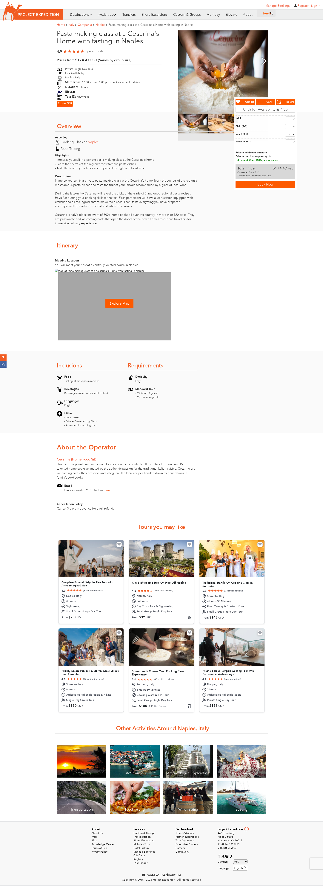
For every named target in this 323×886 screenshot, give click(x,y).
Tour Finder (140, 863)
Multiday (213, 14)
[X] (223, 856)
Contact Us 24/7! (228, 848)
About (248, 14)
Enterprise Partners (187, 844)
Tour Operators (185, 840)
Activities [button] (106, 14)
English (238, 868)
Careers (180, 848)
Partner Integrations (187, 837)
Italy (73, 25)
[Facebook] (220, 856)
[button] (3, 357)
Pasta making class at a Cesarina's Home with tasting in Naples (151, 25)
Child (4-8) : (242, 126)
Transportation (142, 837)
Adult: (239, 118)
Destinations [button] (79, 14)
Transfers (129, 14)
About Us (97, 833)
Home (62, 25)
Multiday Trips (141, 844)
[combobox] (240, 868)
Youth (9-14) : (243, 141)
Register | (304, 6)
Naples (102, 25)
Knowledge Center (102, 844)
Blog (94, 840)
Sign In (315, 6)
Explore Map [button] (119, 303)
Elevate (231, 14)
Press (94, 837)
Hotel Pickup (141, 848)
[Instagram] (227, 856)
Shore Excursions (154, 14)
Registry (138, 859)
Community (182, 852)
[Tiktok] (230, 856)
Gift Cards (139, 855)
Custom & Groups (187, 14)
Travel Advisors (185, 833)
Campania (86, 25)
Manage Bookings (144, 852)
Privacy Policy (99, 852)
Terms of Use (99, 848)
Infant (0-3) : (242, 134)
